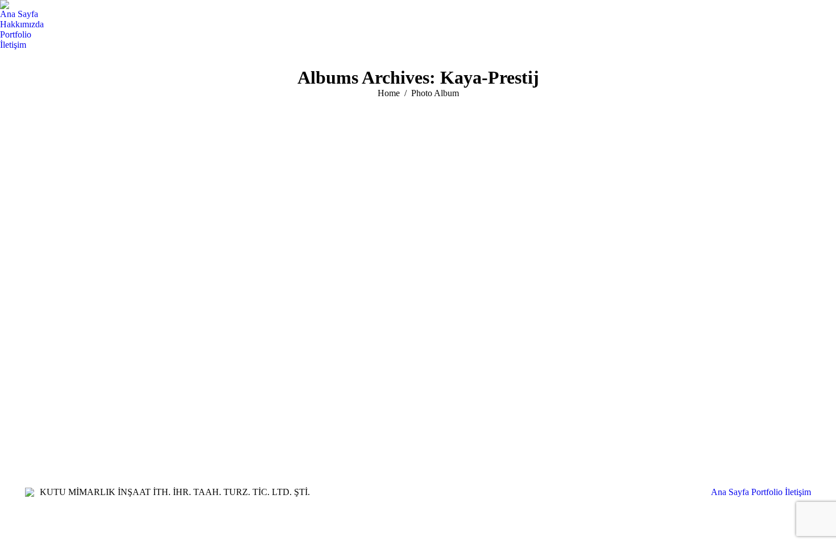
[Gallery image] (418, 250)
